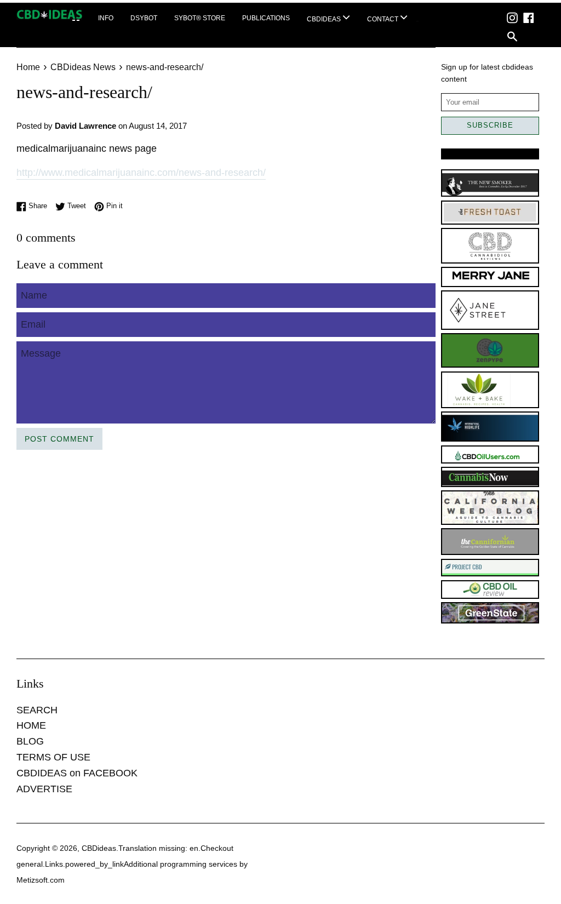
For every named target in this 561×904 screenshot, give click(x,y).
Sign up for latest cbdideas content (487, 72)
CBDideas (99, 848)
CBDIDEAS (324, 19)
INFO (105, 18)
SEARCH (37, 710)
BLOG (30, 741)
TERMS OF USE (53, 757)
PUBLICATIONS (266, 18)
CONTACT (383, 19)
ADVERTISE (44, 788)
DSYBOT (143, 18)
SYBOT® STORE (199, 18)
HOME (31, 725)
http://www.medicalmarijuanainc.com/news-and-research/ (141, 172)
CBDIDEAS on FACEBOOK (77, 773)
